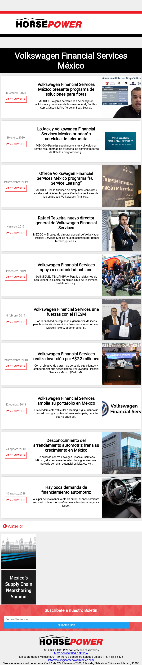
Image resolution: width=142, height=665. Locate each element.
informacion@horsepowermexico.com (71, 660)
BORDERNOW (79, 653)
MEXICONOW (62, 653)
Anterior (15, 526)
